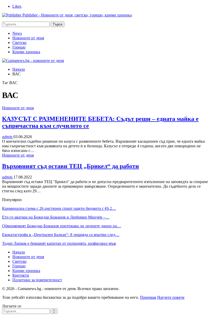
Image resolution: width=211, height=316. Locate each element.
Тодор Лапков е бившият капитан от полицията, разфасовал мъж (59, 243)
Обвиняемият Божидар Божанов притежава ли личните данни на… (61, 226)
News (17, 33)
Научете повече (170, 297)
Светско (19, 42)
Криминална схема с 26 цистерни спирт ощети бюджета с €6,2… (59, 208)
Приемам (148, 297)
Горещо (18, 47)
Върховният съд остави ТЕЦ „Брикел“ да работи (70, 166)
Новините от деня (28, 38)
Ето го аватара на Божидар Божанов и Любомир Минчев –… (55, 217)
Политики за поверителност (37, 280)
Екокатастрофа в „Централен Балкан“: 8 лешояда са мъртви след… (60, 234)
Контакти (20, 275)
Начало (18, 252)
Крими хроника (26, 52)
